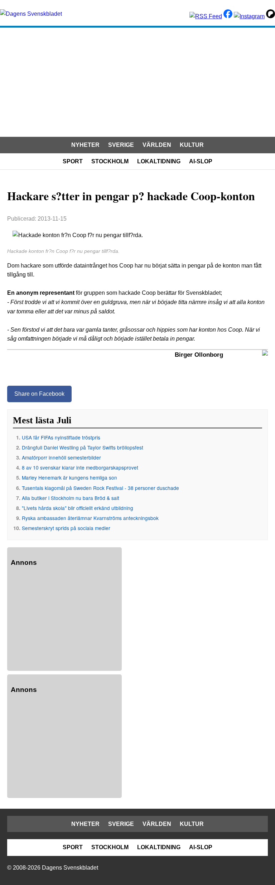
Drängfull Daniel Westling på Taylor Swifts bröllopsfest (82, 447)
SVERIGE (121, 145)
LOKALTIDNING (158, 161)
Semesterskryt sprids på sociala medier (66, 528)
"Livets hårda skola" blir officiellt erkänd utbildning (77, 507)
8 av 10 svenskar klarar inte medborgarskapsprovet (80, 467)
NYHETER (85, 145)
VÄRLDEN (157, 145)
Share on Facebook (39, 394)
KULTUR (192, 145)
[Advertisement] (137, 81)
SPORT (73, 161)
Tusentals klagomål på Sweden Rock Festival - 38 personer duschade (100, 487)
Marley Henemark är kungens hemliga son (69, 477)
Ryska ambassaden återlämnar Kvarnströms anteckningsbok (90, 517)
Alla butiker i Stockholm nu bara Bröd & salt (70, 497)
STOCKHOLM (110, 161)
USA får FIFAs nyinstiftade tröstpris (61, 437)
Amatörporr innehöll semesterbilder (61, 457)
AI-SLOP (200, 161)
